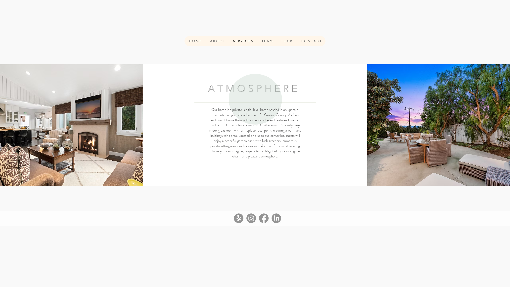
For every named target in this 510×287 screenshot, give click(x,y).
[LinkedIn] (276, 218)
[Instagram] (251, 218)
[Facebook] (264, 218)
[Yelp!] (238, 218)
